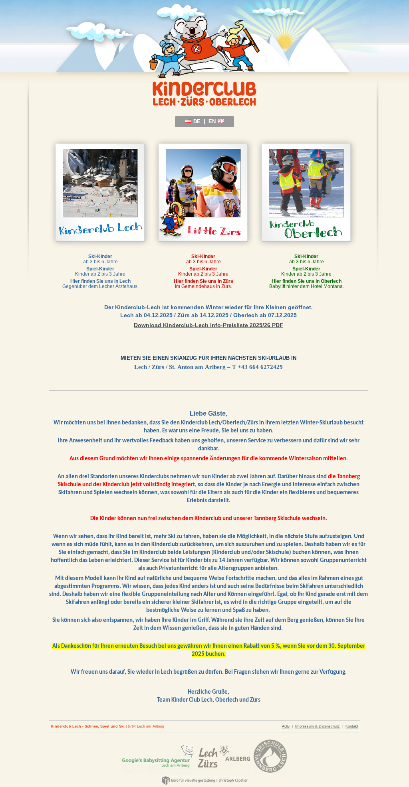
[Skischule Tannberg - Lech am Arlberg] (270, 772)
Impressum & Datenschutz (317, 726)
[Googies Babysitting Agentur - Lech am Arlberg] (158, 772)
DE (197, 121)
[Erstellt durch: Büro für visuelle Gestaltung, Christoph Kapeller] (205, 783)
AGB (286, 726)
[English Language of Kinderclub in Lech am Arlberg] (221, 121)
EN (212, 121)
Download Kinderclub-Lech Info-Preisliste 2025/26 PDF (208, 325)
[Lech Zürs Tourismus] (223, 772)
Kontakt (351, 726)
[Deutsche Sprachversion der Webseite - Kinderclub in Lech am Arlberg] (188, 121)
